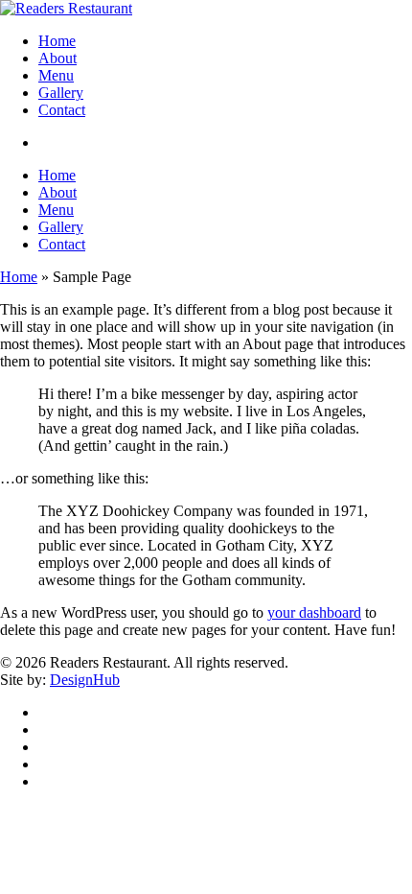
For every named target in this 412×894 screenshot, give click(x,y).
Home (57, 175)
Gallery (60, 227)
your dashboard (314, 612)
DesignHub (85, 679)
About (57, 192)
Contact (61, 244)
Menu (56, 209)
